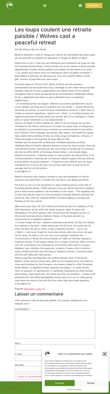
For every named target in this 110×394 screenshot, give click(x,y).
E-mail (19, 354)
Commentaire (22, 309)
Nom (18, 343)
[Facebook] (80, 6)
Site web (19, 365)
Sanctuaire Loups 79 (34, 288)
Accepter (59, 383)
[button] (104, 354)
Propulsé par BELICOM (12, 389)
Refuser (91, 383)
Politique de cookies (74, 389)
